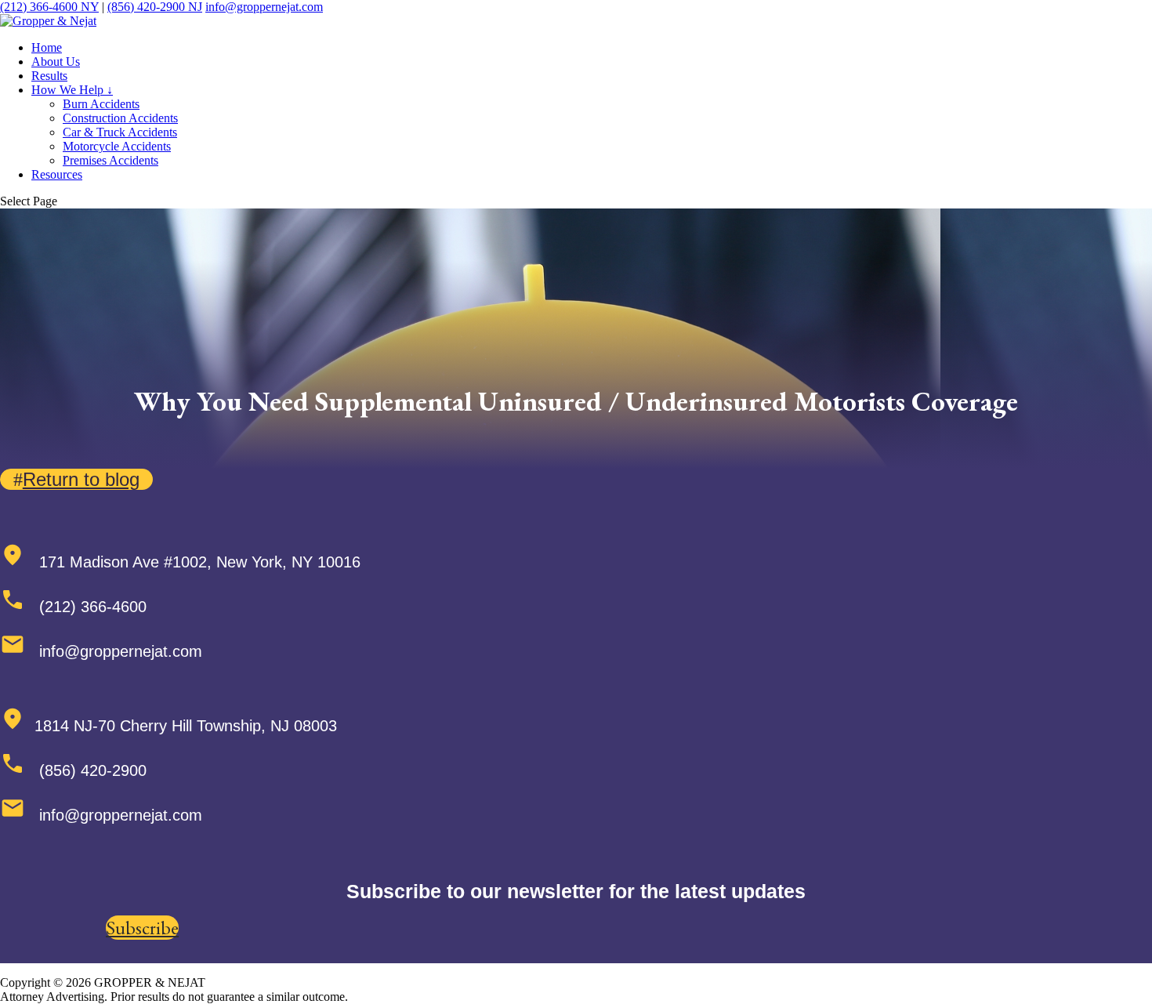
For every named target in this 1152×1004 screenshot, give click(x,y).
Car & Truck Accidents (120, 132)
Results (49, 75)
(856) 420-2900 (154, 6)
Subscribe (142, 927)
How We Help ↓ (72, 89)
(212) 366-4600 (49, 6)
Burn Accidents (101, 104)
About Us (55, 61)
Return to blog (81, 479)
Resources (56, 174)
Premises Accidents (110, 160)
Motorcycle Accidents (117, 146)
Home (46, 47)
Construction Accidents (120, 118)
